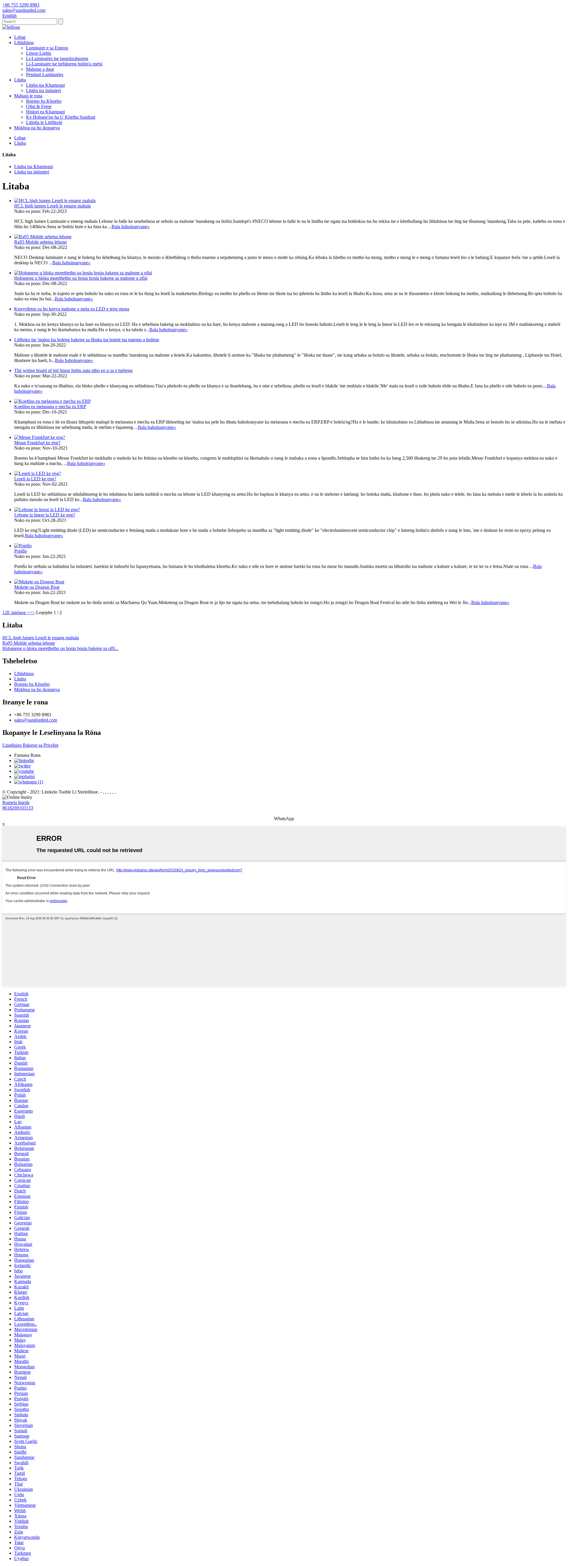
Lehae (20, 37)
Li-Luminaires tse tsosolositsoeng (57, 58)
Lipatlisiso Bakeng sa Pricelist (30, 745)
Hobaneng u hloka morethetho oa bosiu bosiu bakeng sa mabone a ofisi (80, 278)
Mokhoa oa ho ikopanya (37, 127)
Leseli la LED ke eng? (35, 478)
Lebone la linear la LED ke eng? (44, 514)
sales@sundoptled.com (35, 719)
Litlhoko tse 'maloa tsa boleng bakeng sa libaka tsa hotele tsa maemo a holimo (86, 339)
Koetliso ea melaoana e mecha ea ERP (50, 406)
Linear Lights (38, 53)
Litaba (20, 79)
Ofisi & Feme (38, 106)
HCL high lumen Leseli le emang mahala (52, 205)
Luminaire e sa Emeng (47, 47)
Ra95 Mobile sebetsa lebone (40, 241)
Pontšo (20, 550)
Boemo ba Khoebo (44, 101)
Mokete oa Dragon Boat (36, 587)
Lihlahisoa (24, 42)
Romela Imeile (16, 802)
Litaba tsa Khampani (45, 85)
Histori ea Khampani (45, 111)
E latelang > (18, 612)
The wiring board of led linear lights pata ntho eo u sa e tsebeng (73, 370)
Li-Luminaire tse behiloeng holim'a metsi (64, 63)
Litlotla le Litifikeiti (44, 122)
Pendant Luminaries (44, 74)
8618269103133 (17, 807)
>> (32, 612)
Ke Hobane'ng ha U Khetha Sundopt (60, 117)
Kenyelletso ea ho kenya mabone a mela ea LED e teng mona (71, 308)
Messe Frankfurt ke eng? (37, 442)
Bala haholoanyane (131, 226)
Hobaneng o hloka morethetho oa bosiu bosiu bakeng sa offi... (60, 648)
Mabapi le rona (28, 95)
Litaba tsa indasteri (43, 90)
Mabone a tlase (40, 69)
